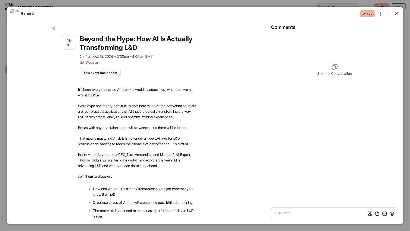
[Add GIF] (384, 213)
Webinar (92, 62)
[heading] (27, 13)
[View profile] (14, 13)
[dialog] (205, 115)
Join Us (367, 13)
